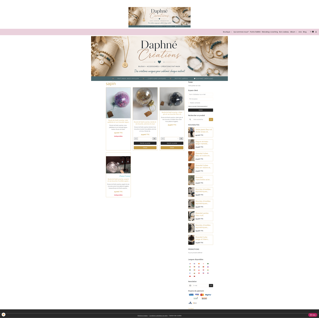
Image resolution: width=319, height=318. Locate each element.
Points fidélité (255, 32)
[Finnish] (190, 273)
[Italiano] (190, 266)
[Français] (190, 263)
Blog (304, 32)
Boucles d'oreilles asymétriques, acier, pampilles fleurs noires (203, 226)
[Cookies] (3, 314)
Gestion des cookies (175, 315)
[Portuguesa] (203, 266)
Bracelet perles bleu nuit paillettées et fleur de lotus (203, 214)
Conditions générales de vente (158, 315)
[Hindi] (208, 269)
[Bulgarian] (194, 273)
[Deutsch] (194, 266)
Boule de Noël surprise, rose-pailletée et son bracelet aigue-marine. (118, 121)
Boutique (227, 32)
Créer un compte (192, 106)
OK (211, 119)
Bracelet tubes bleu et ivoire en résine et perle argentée (202, 154)
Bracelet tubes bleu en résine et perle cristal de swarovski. (202, 166)
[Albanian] (194, 276)
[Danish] (199, 273)
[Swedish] (190, 269)
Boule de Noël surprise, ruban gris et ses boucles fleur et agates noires (172, 113)
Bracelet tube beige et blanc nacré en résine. (202, 238)
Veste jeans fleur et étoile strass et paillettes (203, 130)
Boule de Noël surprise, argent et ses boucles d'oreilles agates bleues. (118, 180)
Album (293, 32)
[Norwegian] (203, 269)
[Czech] (203, 273)
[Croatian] (208, 273)
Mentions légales (143, 315)
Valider (201, 110)
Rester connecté (195, 103)
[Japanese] (203, 263)
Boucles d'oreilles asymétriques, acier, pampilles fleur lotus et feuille (203, 202)
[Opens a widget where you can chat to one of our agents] (312, 315)
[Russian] (208, 266)
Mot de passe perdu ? (202, 106)
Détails (145, 147)
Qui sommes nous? (241, 32)
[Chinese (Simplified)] (190, 276)
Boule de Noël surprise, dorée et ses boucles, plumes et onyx (145, 123)
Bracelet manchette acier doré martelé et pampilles (202, 178)
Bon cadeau (284, 32)
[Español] (199, 263)
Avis (300, 32)
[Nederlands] (199, 266)
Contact (191, 308)
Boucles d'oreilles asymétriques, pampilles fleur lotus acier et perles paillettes (203, 190)
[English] (194, 263)
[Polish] (199, 269)
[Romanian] (194, 269)
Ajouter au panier (145, 143)
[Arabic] (208, 263)
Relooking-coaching (270, 32)
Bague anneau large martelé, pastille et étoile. (202, 142)
